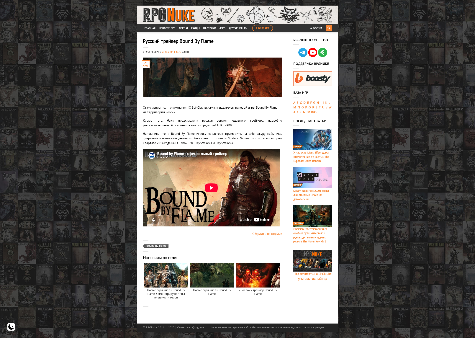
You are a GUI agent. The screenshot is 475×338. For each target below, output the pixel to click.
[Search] (329, 28)
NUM (306, 112)
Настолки (209, 28)
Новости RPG (167, 28)
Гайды (195, 28)
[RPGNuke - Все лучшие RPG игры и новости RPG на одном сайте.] (169, 14)
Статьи (183, 28)
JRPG (222, 28)
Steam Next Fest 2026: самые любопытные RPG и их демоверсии (311, 195)
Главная (150, 28)
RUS (314, 112)
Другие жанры (238, 28)
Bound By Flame (156, 245)
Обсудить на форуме (267, 234)
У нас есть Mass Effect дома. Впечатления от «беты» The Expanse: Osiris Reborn (311, 157)
